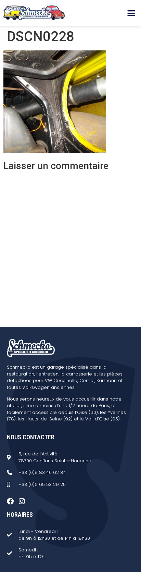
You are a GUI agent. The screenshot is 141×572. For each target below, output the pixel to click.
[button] (131, 13)
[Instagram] (21, 501)
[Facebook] (10, 501)
